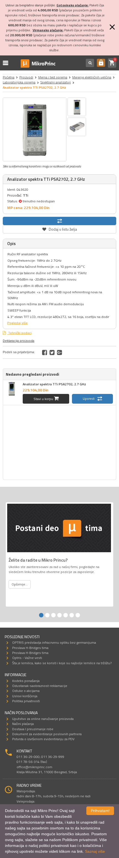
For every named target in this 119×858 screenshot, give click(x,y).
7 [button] (78, 615)
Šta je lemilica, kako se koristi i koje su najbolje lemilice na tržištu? (62, 663)
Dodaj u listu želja (59, 228)
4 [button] (59, 615)
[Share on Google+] (59, 352)
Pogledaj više (17, 322)
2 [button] (47, 615)
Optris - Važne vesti (27, 657)
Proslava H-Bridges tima (30, 647)
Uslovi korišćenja (24, 696)
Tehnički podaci (19, 332)
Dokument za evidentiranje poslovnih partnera (47, 734)
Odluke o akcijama (26, 690)
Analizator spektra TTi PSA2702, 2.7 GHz (54, 384)
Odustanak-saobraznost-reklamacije (39, 685)
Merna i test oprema (52, 77)
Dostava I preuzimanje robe (32, 729)
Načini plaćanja (23, 723)
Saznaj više (95, 851)
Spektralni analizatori (55, 82)
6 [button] (71, 615)
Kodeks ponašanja (26, 680)
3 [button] (53, 615)
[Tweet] (52, 352)
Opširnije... (20, 584)
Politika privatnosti (26, 701)
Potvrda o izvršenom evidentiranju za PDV (43, 739)
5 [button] (65, 615)
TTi (25, 195)
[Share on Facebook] (44, 352)
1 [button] (41, 615)
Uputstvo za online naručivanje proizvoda (43, 718)
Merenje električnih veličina (91, 77)
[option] (34, 129)
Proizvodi (26, 77)
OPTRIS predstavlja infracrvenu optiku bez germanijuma (54, 642)
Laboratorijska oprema (19, 82)
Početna (8, 77)
